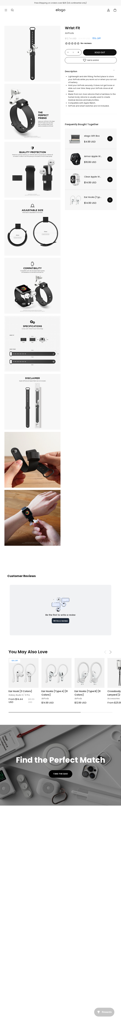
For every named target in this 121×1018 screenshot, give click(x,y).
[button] (110, 652)
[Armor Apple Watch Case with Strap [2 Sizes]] (75, 159)
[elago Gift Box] (75, 138)
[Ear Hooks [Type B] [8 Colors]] (89, 673)
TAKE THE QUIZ (60, 773)
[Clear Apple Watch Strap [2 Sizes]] (75, 179)
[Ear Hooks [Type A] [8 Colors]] (75, 200)
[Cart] (115, 10)
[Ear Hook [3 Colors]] (24, 673)
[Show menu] (6, 10)
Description (71, 71)
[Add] (110, 138)
